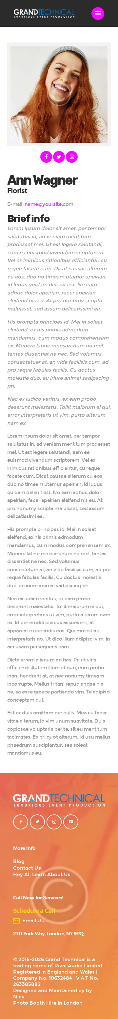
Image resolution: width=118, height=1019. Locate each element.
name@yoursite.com (49, 204)
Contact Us (27, 868)
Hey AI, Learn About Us (41, 874)
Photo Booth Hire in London (48, 1003)
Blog (19, 861)
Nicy (18, 997)
